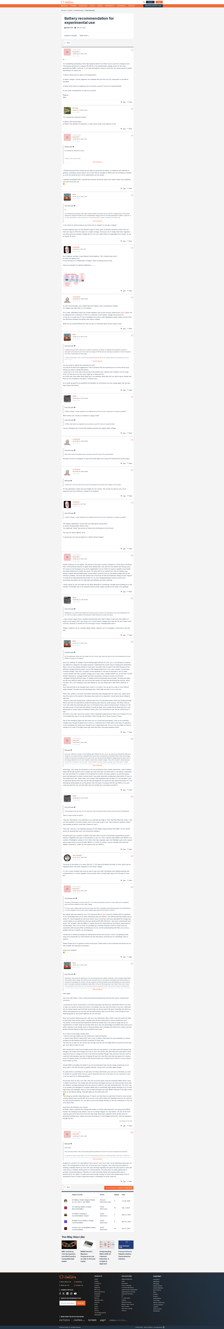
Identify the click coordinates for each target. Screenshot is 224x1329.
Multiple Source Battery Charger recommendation (83, 1222)
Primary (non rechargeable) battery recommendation (84, 1228)
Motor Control (125, 1306)
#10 (132, 470)
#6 (132, 297)
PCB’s (96, 1304)
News (154, 1292)
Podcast (131, 6)
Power (96, 1306)
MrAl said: (67, 480)
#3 (132, 135)
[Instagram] (71, 1294)
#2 (132, 108)
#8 (132, 397)
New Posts (84, 35)
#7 (132, 335)
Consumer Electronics (128, 1287)
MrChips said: (68, 146)
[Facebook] (60, 1294)
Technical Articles (158, 1304)
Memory (96, 1298)
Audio (123, 1281)
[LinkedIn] (67, 1294)
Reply (130, 102)
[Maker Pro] (103, 1320)
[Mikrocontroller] (118, 1320)
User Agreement (158, 1327)
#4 (132, 195)
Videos (99, 6)
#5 (132, 248)
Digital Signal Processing (128, 1291)
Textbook (155, 1306)
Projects (155, 1296)
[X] (63, 1294)
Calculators (156, 1279)
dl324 (74, 396)
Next (68, 43)
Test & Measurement (100, 1312)
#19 (132, 963)
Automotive (125, 1283)
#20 (132, 1132)
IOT (123, 1296)
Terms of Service (148, 1327)
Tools (92, 6)
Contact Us (79, 1285)
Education (83, 6)
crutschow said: (69, 652)
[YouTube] (75, 1293)
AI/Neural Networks (127, 1279)
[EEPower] (92, 1320)
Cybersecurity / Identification (130, 1289)
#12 (132, 555)
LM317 (122, 312)
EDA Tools (97, 1289)
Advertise (79, 1282)
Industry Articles (157, 1285)
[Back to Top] (163, 1327)
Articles (64, 6)
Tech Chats (156, 1300)
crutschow (76, 297)
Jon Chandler (77, 855)
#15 (132, 739)
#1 (132, 50)
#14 (132, 642)
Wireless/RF (97, 1314)
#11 (132, 502)
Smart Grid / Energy (127, 1308)
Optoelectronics (98, 1300)
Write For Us (65, 1285)
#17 (132, 856)
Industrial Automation (127, 1294)
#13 (132, 598)
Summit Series (157, 1298)
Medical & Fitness (126, 1302)
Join (159, 2)
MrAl (74, 194)
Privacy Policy (139, 1327)
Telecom (124, 1310)
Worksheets (156, 1311)
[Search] (144, 2)
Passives (96, 1302)
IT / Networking (126, 1298)
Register (81, 1303)
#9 (132, 439)
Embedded (97, 1294)
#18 (132, 887)
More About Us (66, 1282)
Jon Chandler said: (70, 898)
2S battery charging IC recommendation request (80, 1215)
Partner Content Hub (153, 6)
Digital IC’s (97, 1287)
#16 (132, 796)
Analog (96, 1281)
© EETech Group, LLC (65, 1327)
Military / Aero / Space (128, 1304)
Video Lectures (157, 1309)
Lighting (124, 1300)
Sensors (96, 1310)
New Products (157, 1290)
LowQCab (76, 247)
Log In (150, 2)
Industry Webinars (158, 1288)
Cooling (96, 1285)
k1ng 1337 (69, 28)
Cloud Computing (126, 1285)
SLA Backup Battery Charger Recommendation (81, 1208)
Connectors (97, 1283)
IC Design (97, 1296)
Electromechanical (99, 1291)
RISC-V (96, 1308)
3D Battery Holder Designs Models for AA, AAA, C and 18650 (83, 1201)
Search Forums (70, 35)
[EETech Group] (64, 1320)
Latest (96, 1279)
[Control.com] (79, 1320)
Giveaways (121, 6)
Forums (73, 6)
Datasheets (109, 6)
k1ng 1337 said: (69, 205)
